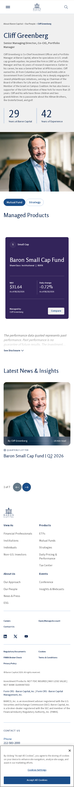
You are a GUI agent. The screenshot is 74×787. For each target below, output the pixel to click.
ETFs (42, 534)
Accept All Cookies (37, 780)
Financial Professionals (18, 534)
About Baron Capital (13, 23)
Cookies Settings (37, 770)
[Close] (70, 751)
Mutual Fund (14, 202)
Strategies (45, 547)
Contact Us (9, 626)
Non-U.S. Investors (15, 555)
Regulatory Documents (15, 651)
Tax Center (45, 565)
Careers (7, 621)
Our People (30, 23)
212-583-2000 (12, 743)
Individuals (10, 547)
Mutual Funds (47, 541)
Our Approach (12, 582)
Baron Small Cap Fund (37, 259)
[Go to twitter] (15, 636)
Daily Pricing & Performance (48, 556)
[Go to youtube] (26, 636)
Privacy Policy (10, 663)
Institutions (11, 541)
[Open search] (66, 7)
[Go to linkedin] (5, 636)
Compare (56, 311)
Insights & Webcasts (51, 589)
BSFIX (40, 265)
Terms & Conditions (47, 657)
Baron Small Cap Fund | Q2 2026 (34, 455)
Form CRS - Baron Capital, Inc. (19, 691)
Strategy (35, 202)
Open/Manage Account (49, 621)
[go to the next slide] (26, 487)
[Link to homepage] (9, 512)
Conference (46, 582)
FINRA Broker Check (13, 657)
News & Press (12, 596)
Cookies (42, 651)
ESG (6, 603)
